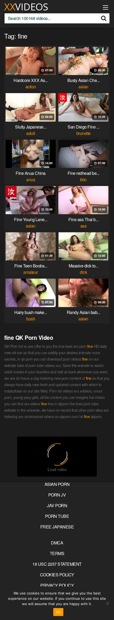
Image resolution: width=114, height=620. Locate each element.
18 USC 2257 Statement (57, 564)
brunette (83, 133)
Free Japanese (57, 527)
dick (83, 272)
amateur (30, 272)
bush (30, 319)
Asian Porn (57, 484)
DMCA (57, 543)
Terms (57, 553)
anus (30, 179)
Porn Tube (57, 516)
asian (83, 87)
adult (30, 133)
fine (90, 346)
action (30, 87)
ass (83, 226)
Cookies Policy (57, 575)
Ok (58, 612)
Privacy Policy (57, 585)
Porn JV (57, 495)
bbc (83, 179)
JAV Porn (57, 505)
